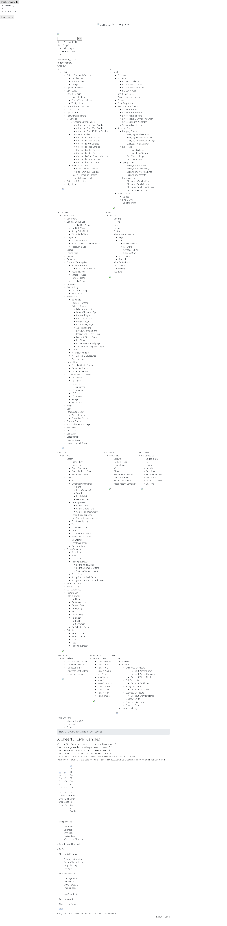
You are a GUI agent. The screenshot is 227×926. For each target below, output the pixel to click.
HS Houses (77, 396)
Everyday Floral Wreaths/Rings (141, 140)
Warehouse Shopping (74, 839)
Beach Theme (78, 574)
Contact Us (69, 881)
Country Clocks (74, 421)
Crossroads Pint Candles (87, 143)
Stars (69, 408)
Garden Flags (120, 268)
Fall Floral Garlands (135, 150)
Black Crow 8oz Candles (87, 168)
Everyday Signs (83, 321)
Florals (75, 555)
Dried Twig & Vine (125, 103)
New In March (104, 686)
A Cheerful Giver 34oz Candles (90, 125)
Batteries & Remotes (76, 181)
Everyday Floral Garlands (138, 134)
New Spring (103, 677)
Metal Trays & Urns (123, 480)
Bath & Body (72, 287)
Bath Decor (77, 293)
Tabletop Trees (129, 202)
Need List (79, 42)
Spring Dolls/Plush (80, 231)
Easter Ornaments (80, 468)
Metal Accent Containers (125, 483)
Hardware (71, 256)
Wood (79, 493)
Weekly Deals (127, 661)
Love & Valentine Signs (86, 330)
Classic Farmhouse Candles (84, 174)
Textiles (107, 212)
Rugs (116, 225)
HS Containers (78, 386)
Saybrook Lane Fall (130, 109)
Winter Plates (82, 505)
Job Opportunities (72, 894)
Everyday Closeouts (135, 692)
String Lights (77, 539)
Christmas (71, 477)
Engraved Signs (83, 315)
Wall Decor (72, 296)
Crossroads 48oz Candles (88, 146)
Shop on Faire (70, 887)
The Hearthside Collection (79, 374)
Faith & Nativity (78, 546)
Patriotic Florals (78, 633)
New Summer (104, 695)
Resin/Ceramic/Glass (85, 490)
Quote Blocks (73, 362)
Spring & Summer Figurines (88, 571)
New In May (103, 692)
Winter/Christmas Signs (87, 312)
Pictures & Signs (79, 305)
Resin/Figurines (78, 271)
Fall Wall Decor (78, 605)
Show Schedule (71, 884)
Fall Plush (76, 620)
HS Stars (76, 393)
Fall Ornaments (79, 602)
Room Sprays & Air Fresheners (86, 243)
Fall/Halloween (73, 595)
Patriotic (70, 630)
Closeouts (126, 664)
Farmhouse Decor (75, 411)
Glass (116, 471)
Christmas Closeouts (135, 667)
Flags (74, 642)
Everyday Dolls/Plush (81, 225)
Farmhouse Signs (84, 318)
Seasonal (61, 452)
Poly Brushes (152, 471)
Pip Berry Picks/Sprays (132, 84)
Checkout (61, 65)
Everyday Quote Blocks (82, 365)
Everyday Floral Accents (138, 143)
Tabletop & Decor (80, 502)
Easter (70, 458)
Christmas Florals (130, 178)
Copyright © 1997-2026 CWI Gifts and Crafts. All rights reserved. (86, 913)
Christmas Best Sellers (77, 670)
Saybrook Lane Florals (128, 106)
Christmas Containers (81, 533)
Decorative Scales (80, 418)
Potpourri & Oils (79, 246)
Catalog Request (71, 878)
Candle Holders (74, 93)
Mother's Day (73, 586)
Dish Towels (119, 265)
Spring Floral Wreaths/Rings (139, 171)
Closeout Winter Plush (141, 677)
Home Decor (63, 212)
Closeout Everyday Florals (142, 695)
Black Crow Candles (81, 165)
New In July (103, 667)
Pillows (117, 221)
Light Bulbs (72, 90)
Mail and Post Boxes (123, 474)
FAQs (61, 849)
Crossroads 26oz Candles (88, 137)
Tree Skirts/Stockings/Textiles (85, 518)
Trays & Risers (78, 277)
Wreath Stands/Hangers (129, 97)
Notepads (71, 284)
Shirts (121, 240)
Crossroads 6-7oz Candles (88, 162)
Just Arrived (103, 674)
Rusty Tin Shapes (154, 474)
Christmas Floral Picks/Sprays (140, 187)
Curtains (118, 231)
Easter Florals (78, 465)
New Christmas (105, 683)
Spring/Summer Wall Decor (84, 577)
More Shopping (64, 717)
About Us (68, 826)
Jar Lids (149, 468)
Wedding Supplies (154, 480)
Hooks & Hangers (80, 302)
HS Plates (76, 380)
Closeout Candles (134, 705)
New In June (103, 664)
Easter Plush (77, 461)
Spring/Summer (74, 549)
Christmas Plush (79, 527)
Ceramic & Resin (121, 477)
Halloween (76, 617)
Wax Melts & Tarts (80, 240)
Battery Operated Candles (79, 75)
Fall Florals (127, 146)
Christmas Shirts (130, 249)
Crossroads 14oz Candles (88, 153)
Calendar (68, 829)
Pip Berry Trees (129, 90)
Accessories (124, 256)
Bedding (117, 218)
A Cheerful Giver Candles (83, 121)
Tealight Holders (79, 103)
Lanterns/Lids (73, 109)
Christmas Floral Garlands (139, 184)
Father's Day (72, 592)
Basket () (9, 5)
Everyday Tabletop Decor (78, 262)
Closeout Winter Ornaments (144, 674)
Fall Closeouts (132, 680)
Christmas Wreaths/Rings (138, 181)
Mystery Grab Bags (129, 708)
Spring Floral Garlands (137, 165)
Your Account (11, 11)
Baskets (117, 458)
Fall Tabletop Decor (80, 627)
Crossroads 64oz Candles (88, 150)
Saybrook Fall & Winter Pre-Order (137, 118)
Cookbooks (72, 218)
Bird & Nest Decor (126, 93)
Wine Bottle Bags (122, 262)
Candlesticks (77, 78)
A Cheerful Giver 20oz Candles (90, 128)
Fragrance (71, 237)
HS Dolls (76, 383)
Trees (74, 530)
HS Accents (77, 402)
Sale (114, 655)
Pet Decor (71, 427)
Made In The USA (75, 721)
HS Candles (77, 377)
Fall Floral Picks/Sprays (137, 153)
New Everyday (104, 661)
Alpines (125, 196)
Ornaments (72, 259)
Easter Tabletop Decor (82, 471)
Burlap (117, 228)
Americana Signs (83, 327)
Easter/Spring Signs (85, 324)
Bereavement (73, 436)
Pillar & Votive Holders (82, 100)
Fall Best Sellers (74, 667)
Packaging (71, 724)
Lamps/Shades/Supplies (78, 106)
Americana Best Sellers (77, 661)
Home (60, 42)
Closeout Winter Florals (141, 670)
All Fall (74, 611)
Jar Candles (72, 118)
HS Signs (76, 399)
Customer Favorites (76, 664)
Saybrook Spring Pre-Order (134, 121)
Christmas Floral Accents (138, 190)
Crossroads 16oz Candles (88, 140)
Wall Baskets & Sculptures (84, 355)
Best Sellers (62, 655)
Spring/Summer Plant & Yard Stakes (88, 580)
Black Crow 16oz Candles (87, 171)
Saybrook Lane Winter (132, 112)
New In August (104, 670)
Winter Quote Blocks (81, 371)
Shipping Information (73, 859)
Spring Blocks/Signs (85, 564)
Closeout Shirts (130, 252)
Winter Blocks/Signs (85, 508)
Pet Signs (80, 340)
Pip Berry (122, 78)
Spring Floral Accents (136, 174)
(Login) (66, 45)
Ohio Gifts (71, 430)
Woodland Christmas (81, 536)
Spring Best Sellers (75, 674)
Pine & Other (128, 199)
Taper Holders (78, 97)
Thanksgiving (77, 614)
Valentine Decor (74, 583)
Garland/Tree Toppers (82, 514)
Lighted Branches (75, 87)
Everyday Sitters (79, 281)
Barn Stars (76, 299)
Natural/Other (82, 499)
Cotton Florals (124, 100)
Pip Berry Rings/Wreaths (133, 87)
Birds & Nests (78, 552)
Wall (73, 524)
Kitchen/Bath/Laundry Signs (89, 343)
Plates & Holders (79, 265)
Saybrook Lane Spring (132, 115)
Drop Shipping (70, 865)
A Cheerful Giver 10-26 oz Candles (92, 131)
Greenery (122, 75)
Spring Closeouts (133, 686)
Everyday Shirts (130, 243)
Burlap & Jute (152, 458)
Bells (74, 480)
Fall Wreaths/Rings (135, 156)
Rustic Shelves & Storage (78, 424)
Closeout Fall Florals (140, 683)
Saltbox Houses (79, 274)
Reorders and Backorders (71, 844)
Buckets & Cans (121, 461)
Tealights (76, 84)
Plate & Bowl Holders (86, 268)
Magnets (71, 405)
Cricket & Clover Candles (83, 178)
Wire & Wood (152, 477)
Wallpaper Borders (80, 352)
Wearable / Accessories (124, 234)
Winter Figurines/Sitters (87, 511)
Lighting (60, 69)
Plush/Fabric (82, 496)
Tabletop (118, 271)
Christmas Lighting (80, 521)
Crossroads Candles (81, 134)
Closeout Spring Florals (141, 689)
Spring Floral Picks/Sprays (138, 168)
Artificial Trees (124, 193)
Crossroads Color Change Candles (92, 156)
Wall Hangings (78, 359)
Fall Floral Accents (135, 159)
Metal (79, 486)
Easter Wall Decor (80, 474)
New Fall (101, 680)
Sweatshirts (124, 259)
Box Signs (71, 433)
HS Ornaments (78, 390)
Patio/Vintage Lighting (76, 115)
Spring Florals (128, 162)
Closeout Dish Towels (136, 702)
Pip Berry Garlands (130, 81)
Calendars (76, 349)
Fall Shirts (127, 246)
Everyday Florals (129, 131)
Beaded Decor (73, 440)
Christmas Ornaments (82, 483)
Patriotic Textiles (79, 636)
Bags (121, 237)
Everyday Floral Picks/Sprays (140, 137)
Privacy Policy (70, 868)
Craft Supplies (143, 452)
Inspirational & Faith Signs (88, 333)
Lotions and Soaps (80, 290)
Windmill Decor (78, 415)
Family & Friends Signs (86, 337)
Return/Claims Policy (73, 862)
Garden (70, 249)
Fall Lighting (77, 608)
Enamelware (72, 252)
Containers (109, 452)
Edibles (70, 727)
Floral (110, 69)
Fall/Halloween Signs (85, 309)
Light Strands (73, 112)
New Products (94, 655)
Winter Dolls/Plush (80, 234)
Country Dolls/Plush (76, 221)
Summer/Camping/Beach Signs (90, 346)
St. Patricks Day (74, 589)
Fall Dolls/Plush (79, 228)
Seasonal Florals (125, 128)
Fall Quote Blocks (80, 368)
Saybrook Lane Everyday (133, 125)
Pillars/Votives (78, 81)
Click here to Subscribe (69, 904)
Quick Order (69, 42)
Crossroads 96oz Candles (88, 159)
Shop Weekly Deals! (120, 24)
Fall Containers (78, 623)
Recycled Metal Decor (77, 443)
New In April (103, 689)
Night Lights (72, 184)
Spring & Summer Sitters (87, 567)
